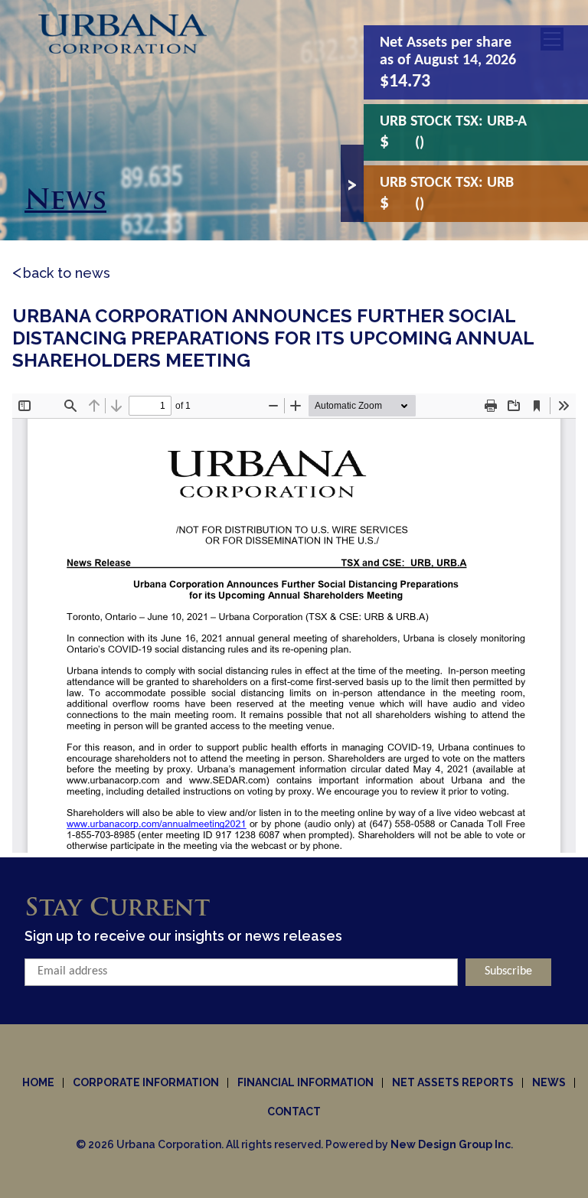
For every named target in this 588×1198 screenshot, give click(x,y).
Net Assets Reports (453, 1082)
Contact (294, 1111)
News (549, 1082)
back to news (66, 273)
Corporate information (146, 1082)
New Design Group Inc (450, 1144)
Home (38, 1082)
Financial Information (305, 1082)
